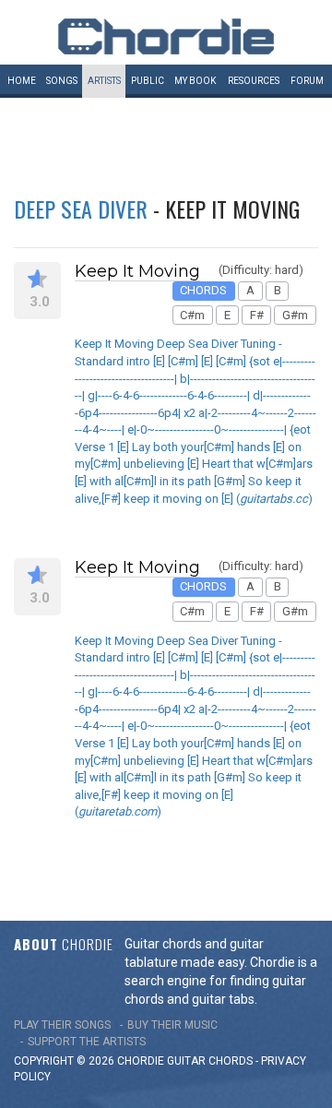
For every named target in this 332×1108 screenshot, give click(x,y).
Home (21, 81)
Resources (253, 81)
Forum (307, 81)
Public (147, 81)
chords (230, 1060)
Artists (104, 81)
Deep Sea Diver (81, 208)
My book (195, 81)
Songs (61, 81)
